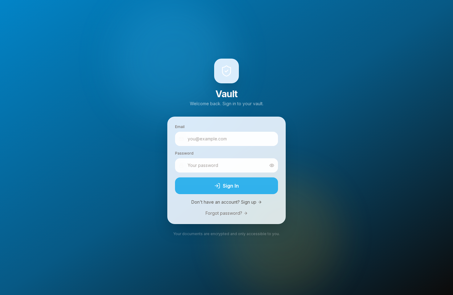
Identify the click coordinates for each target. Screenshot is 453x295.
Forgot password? (224, 213)
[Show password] (271, 165)
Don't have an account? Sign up (223, 202)
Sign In (231, 186)
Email (180, 126)
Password (184, 153)
